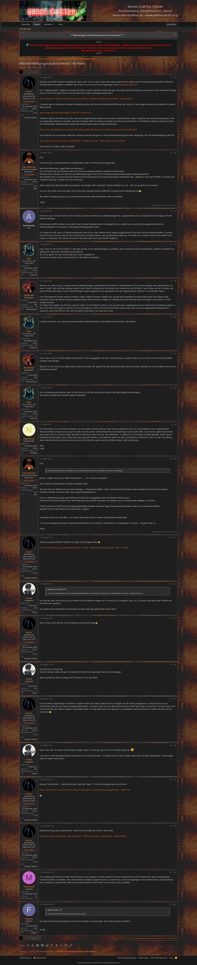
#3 (175, 211)
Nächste (34, 72)
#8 (175, 388)
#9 (175, 424)
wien (35, 188)
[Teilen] (171, 77)
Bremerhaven (32, 309)
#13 (174, 618)
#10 (174, 459)
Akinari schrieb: (53, 909)
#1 (175, 77)
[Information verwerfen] (175, 35)
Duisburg (33, 453)
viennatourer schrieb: (55, 589)
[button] (54, 24)
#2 (175, 152)
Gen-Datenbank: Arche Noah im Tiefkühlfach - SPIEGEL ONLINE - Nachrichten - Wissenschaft (82, 140)
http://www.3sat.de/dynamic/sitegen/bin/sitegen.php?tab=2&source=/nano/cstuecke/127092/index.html (88, 129)
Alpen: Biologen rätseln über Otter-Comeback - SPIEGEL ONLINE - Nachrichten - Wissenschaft (83, 836)
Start (171, 958)
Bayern (34, 933)
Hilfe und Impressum (158, 958)
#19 (174, 872)
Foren (37, 24)
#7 (175, 353)
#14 (174, 664)
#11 (174, 537)
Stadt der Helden (30, 118)
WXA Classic (26, 958)
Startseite (25, 24)
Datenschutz (144, 958)
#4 (175, 244)
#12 (174, 584)
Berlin (34, 612)
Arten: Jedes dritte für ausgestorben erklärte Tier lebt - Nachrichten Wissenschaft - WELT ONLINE (84, 547)
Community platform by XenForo (98, 963)
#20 (174, 904)
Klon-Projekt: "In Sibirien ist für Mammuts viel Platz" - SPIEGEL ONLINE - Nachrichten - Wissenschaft (86, 98)
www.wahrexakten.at (128, 15)
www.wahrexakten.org (161, 15)
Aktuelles (48, 24)
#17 (174, 779)
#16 (174, 745)
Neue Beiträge (25, 29)
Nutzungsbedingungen (127, 958)
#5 (175, 281)
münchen (33, 275)
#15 (174, 699)
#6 (175, 317)
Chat (60, 24)
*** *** (97, 35)
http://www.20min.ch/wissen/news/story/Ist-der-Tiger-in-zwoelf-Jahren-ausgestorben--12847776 (85, 789)
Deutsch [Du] (40, 958)
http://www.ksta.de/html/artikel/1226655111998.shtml (65, 112)
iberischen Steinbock (128, 84)
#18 (174, 826)
